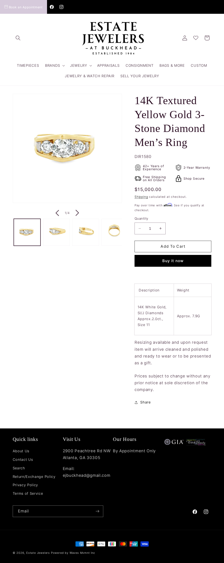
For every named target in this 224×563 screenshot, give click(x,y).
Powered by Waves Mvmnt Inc (73, 552)
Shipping (141, 196)
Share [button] (145, 402)
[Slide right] (77, 213)
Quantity (141, 219)
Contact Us (23, 459)
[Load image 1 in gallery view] (27, 232)
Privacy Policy (25, 485)
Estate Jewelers (38, 552)
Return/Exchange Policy (34, 476)
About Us (21, 451)
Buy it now (173, 260)
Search (19, 468)
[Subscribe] (97, 511)
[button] (18, 38)
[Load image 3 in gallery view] (85, 232)
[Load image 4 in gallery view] (115, 232)
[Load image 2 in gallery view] (56, 232)
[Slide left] (57, 213)
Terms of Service (28, 493)
